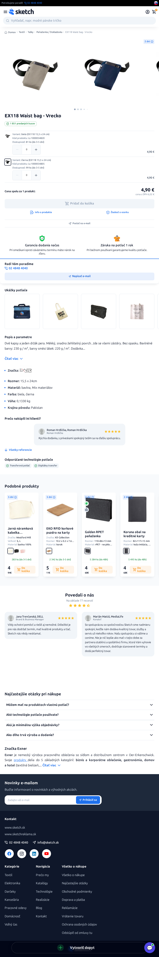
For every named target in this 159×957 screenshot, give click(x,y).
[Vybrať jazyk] (156, 3)
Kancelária (12, 900)
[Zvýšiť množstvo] (36, 149)
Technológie (44, 891)
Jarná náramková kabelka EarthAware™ (20, 533)
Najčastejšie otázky (75, 883)
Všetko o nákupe (73, 875)
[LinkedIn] (34, 853)
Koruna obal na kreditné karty (135, 534)
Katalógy (42, 883)
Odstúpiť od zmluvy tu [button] (77, 933)
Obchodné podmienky (77, 891)
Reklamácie (70, 908)
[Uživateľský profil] (148, 12)
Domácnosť (12, 916)
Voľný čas (11, 924)
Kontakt (41, 916)
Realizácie (42, 900)
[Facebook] (9, 853)
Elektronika (12, 883)
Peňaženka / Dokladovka (49, 32)
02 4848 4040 (18, 842)
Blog (39, 908)
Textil (22, 32)
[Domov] (21, 12)
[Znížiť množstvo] (17, 149)
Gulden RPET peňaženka (94, 534)
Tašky (30, 32)
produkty (21, 760)
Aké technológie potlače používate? (32, 715)
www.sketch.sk (15, 827)
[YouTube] (46, 853)
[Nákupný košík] (154, 12)
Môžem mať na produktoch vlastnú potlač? (37, 705)
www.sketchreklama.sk (20, 834)
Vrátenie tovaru (72, 916)
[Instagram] (21, 853)
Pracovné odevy (16, 908)
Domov (12, 32)
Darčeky (10, 891)
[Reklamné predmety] (5, 12)
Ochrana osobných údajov (79, 924)
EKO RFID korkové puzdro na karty (59, 530)
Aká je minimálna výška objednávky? (32, 725)
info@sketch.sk (48, 842)
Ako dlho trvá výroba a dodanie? (30, 735)
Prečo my (42, 875)
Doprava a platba (73, 900)
